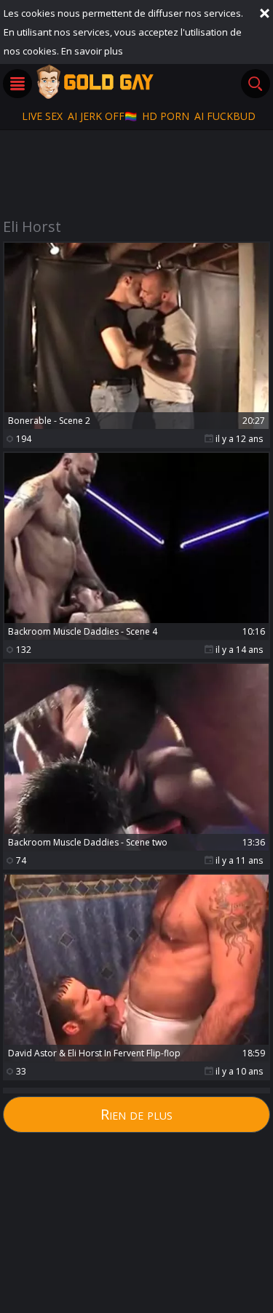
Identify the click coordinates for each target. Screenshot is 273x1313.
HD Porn (165, 116)
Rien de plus (136, 1114)
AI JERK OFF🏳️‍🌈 (102, 116)
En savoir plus (92, 50)
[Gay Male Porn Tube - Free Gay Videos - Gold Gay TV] (94, 81)
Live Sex (42, 116)
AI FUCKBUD (225, 116)
